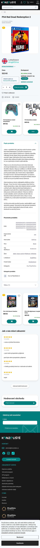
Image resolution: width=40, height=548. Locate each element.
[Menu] (37, 2)
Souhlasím (20, 543)
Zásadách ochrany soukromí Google (13, 533)
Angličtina (33, 258)
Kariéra (4, 500)
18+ (35, 234)
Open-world (20, 253)
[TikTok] (12, 452)
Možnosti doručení (27, 82)
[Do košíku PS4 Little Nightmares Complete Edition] (33, 321)
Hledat (35, 7)
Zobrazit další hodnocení (20, 386)
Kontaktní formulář (11, 459)
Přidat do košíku (19, 87)
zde (33, 531)
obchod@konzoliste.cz (12, 448)
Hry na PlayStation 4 (14, 276)
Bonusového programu (10, 80)
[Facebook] (3, 452)
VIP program (5, 475)
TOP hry (33, 239)
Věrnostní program (7, 472)
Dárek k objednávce (7, 481)
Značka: (6, 22)
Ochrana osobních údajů (9, 489)
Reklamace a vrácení (8, 478)
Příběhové (27, 253)
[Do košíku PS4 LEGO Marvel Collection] (11, 321)
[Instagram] (8, 452)
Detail (33, 131)
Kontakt (4, 497)
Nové (34, 244)
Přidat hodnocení (10, 403)
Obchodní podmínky (7, 483)
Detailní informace (7, 66)
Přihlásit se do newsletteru (11, 428)
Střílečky (33, 253)
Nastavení (20, 537)
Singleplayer (32, 262)
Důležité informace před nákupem (11, 486)
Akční (14, 253)
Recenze (4, 503)
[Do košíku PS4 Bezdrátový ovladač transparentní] (11, 131)
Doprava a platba (7, 469)
